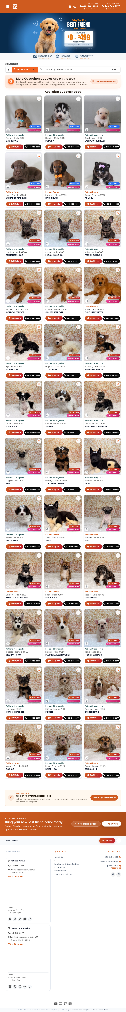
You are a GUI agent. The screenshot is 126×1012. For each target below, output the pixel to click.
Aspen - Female (95, 481)
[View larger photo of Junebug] (118, 327)
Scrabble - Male (16, 252)
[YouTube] (25, 919)
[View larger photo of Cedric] (78, 213)
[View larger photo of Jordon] (39, 555)
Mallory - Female (56, 481)
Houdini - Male (55, 138)
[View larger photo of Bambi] (118, 498)
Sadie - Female (95, 309)
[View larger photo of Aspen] (118, 441)
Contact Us (60, 867)
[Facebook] (10, 919)
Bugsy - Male (15, 481)
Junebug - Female (96, 366)
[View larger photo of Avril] (78, 498)
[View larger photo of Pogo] (78, 555)
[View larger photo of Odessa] (39, 612)
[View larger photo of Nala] (39, 155)
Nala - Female (16, 195)
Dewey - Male (15, 138)
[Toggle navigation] (8, 6)
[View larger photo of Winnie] (39, 727)
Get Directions (16, 876)
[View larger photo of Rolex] (118, 612)
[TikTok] (30, 919)
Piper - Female (55, 766)
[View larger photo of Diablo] (39, 384)
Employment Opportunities (67, 864)
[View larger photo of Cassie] (78, 270)
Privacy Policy (60, 871)
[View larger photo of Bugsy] (39, 441)
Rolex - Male (93, 652)
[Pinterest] (15, 919)
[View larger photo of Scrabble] (39, 213)
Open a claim (112, 865)
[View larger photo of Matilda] (39, 270)
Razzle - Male (94, 595)
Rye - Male (14, 366)
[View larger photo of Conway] (118, 669)
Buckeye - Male (56, 195)
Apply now (113, 824)
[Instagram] (20, 919)
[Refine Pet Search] (9, 69)
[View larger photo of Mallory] (78, 441)
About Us (59, 857)
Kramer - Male (55, 652)
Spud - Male (93, 138)
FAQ (56, 860)
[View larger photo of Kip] (39, 669)
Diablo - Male (15, 423)
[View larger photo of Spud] (118, 98)
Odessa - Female (17, 652)
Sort (114, 69)
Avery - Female (95, 195)
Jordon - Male (16, 595)
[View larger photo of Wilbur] (118, 213)
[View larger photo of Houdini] (78, 98)
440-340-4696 (111, 857)
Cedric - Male (54, 252)
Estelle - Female (95, 766)
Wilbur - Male (94, 252)
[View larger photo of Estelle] (118, 727)
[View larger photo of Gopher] (78, 327)
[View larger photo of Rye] (39, 327)
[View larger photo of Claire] (78, 384)
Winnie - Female (17, 766)
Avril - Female (55, 538)
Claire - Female (55, 423)
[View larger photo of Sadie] (118, 270)
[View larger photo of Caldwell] (118, 384)
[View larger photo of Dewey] (39, 98)
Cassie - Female (56, 309)
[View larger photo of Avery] (118, 155)
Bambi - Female (95, 538)
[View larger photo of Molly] (39, 498)
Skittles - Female (55, 709)
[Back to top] (118, 840)
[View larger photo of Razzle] (118, 555)
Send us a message (109, 861)
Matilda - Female (17, 309)
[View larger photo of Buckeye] (78, 155)
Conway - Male (95, 709)
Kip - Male (13, 709)
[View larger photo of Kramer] (78, 612)
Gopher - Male (55, 366)
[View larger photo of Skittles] (78, 669)
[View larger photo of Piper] (78, 727)
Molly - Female (16, 538)
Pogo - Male (54, 595)
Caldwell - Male (95, 423)
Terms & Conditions (63, 874)
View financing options (86, 824)
